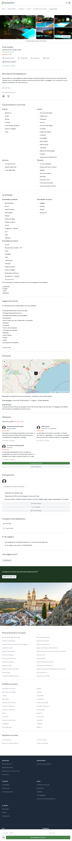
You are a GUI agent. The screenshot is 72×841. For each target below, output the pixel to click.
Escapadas (5, 785)
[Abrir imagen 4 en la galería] (45, 33)
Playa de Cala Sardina (43, 637)
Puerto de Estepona (8, 655)
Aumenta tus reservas (44, 764)
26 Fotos (67, 36)
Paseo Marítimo (41, 658)
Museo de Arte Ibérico (43, 644)
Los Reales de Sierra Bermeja (10, 676)
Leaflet (53, 392)
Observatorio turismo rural (10, 771)
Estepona (39, 713)
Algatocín (39, 727)
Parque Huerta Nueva (8, 662)
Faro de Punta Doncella (9, 658)
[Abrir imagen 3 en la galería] (63, 21)
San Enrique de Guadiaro (9, 692)
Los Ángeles (40, 699)
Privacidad (40, 788)
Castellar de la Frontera (9, 702)
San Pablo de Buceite (8, 706)
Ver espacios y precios (38, 837)
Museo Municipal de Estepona (45, 662)
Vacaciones (6, 788)
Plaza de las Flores (42, 672)
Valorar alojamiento (36, 466)
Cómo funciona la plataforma (46, 799)
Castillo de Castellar (42, 702)
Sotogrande (40, 695)
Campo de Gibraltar (42, 743)
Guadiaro (39, 692)
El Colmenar (40, 716)
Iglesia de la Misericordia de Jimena (47, 648)
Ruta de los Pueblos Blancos (10, 743)
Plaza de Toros (41, 655)
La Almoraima (41, 709)
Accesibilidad (41, 795)
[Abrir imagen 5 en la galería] (63, 33)
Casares (4, 695)
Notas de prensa (7, 767)
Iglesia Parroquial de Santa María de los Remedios (51, 669)
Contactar (5, 774)
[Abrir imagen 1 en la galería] (18, 27)
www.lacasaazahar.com (9, 92)
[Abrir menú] (69, 3)
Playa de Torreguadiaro (8, 641)
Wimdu (4, 812)
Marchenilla (5, 699)
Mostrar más (6, 88)
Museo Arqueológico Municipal (11, 637)
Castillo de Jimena (7, 648)
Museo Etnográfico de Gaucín (10, 669)
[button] (38, 380)
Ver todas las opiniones (36, 463)
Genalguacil (5, 723)
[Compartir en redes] (66, 3)
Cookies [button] (39, 792)
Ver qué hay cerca (8, 52)
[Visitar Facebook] (3, 96)
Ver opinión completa (8, 440)
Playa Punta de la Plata (43, 676)
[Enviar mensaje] (3, 837)
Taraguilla (39, 723)
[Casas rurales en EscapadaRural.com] (7, 3)
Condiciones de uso (43, 785)
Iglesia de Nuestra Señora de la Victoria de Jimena (51, 651)
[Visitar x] (8, 96)
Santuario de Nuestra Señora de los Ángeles (15, 644)
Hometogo (5, 809)
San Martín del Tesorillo (9, 688)
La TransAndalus (6, 740)
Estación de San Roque (9, 720)
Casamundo (6, 816)
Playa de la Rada (7, 665)
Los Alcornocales (42, 740)
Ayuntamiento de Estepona (45, 665)
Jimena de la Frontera (8, 709)
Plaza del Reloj (6, 672)
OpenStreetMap (65, 392)
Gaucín (4, 713)
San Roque (5, 716)
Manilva (39, 688)
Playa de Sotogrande (43, 641)
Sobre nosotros (7, 764)
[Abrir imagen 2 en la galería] (45, 21)
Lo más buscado (7, 792)
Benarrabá (40, 720)
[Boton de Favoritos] (67, 19)
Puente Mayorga (7, 727)
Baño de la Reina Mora (8, 651)
